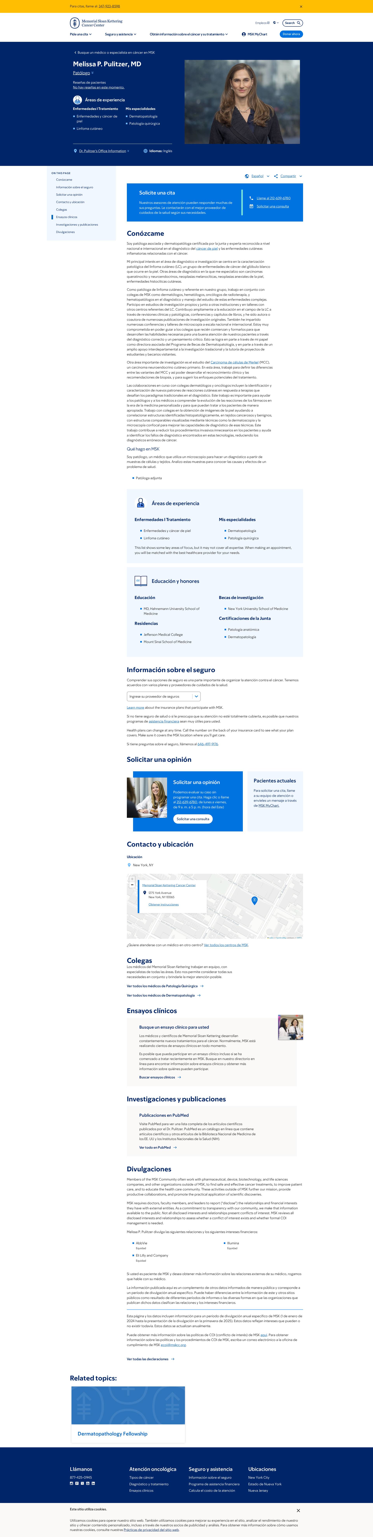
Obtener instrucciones (164, 904)
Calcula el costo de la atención (212, 1490)
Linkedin (93, 1483)
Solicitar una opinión (69, 194)
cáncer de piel (207, 248)
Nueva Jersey (258, 1490)
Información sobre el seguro (74, 187)
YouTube (87, 1483)
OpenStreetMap (281, 938)
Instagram (71, 1483)
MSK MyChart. (269, 805)
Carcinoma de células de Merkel (235, 362)
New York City (258, 1477)
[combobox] (164, 696)
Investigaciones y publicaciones (77, 224)
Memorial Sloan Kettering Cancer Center (169, 885)
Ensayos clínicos (66, 217)
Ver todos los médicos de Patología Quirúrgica (162, 986)
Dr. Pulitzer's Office (102, 151)
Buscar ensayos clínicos (157, 1077)
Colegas (61, 209)
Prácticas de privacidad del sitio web (151, 1530)
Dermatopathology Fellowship (112, 1433)
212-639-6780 (187, 802)
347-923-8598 (109, 6)
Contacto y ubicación (70, 202)
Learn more (135, 707)
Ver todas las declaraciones (147, 1359)
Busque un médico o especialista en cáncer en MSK (116, 52)
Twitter (82, 1483)
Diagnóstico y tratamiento (149, 1484)
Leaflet (271, 938)
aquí (264, 1335)
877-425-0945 (81, 1477)
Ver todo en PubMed (155, 1147)
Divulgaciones (65, 232)
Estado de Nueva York (264, 1484)
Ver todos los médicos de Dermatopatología (161, 995)
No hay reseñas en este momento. (99, 87)
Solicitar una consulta (273, 206)
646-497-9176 (208, 744)
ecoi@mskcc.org (173, 1345)
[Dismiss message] (301, 6)
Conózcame (64, 179)
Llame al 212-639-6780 (274, 198)
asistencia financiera (164, 721)
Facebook (76, 1483)
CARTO (299, 938)
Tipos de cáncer (141, 1477)
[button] (276, 23)
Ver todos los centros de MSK (226, 945)
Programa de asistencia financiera (214, 1484)
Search (290, 23)
